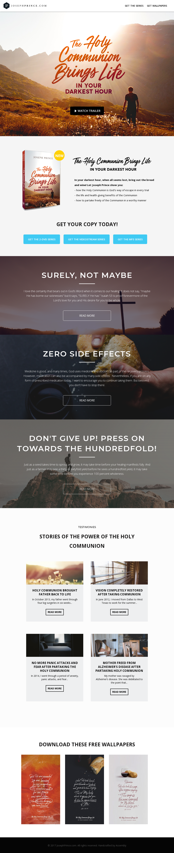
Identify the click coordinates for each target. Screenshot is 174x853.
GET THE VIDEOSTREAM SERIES (86, 239)
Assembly (121, 845)
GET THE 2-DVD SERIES (41, 239)
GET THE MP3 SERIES (130, 239)
